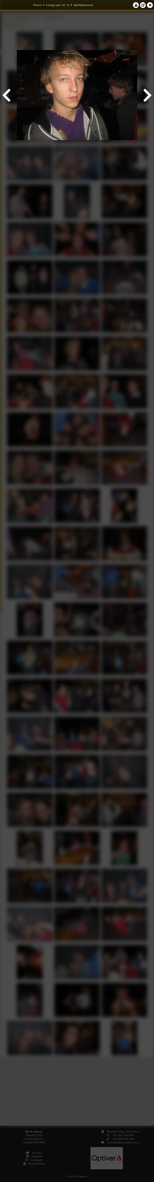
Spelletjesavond (83, 5)
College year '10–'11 (58, 5)
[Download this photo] (136, 5)
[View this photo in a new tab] (143, 5)
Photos (37, 5)
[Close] (150, 5)
